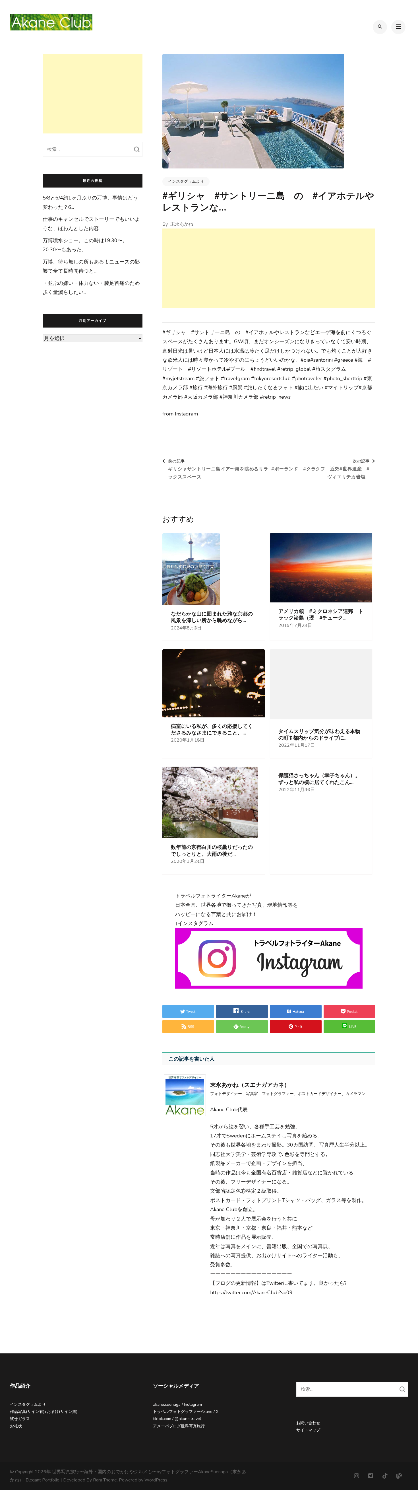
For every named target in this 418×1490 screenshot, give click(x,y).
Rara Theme (105, 1480)
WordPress (155, 1480)
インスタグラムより (186, 181)
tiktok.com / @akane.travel (177, 1418)
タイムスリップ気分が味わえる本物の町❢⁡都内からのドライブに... (319, 734)
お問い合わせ (308, 1423)
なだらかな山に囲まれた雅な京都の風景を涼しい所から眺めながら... (212, 617)
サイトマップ (308, 1430)
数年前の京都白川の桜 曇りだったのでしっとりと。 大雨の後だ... (212, 850)
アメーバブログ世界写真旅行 (179, 1426)
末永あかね (181, 224)
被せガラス (20, 1418)
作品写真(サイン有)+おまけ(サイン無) (43, 1411)
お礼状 (16, 1426)
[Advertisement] (268, 268)
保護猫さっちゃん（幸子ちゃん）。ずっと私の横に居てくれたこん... (319, 778)
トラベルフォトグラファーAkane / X (185, 1411)
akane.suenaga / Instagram (177, 1404)
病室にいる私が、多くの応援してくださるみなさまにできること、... (212, 729)
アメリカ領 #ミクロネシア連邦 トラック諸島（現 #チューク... (320, 614)
